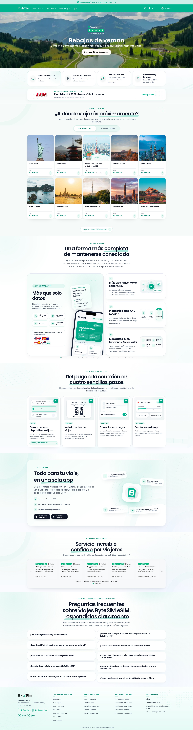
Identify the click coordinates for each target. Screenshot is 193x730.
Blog (148, 699)
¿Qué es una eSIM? (153, 703)
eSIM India (56, 710)
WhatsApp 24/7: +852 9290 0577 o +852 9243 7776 (98, 2)
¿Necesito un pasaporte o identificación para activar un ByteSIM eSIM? (125, 634)
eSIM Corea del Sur (60, 713)
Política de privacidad (123, 703)
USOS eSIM (57, 699)
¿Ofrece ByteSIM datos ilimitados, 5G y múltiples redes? (125, 645)
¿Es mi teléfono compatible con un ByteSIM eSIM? (52, 655)
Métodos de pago (122, 699)
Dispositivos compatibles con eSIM (157, 707)
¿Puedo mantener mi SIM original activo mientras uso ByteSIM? (58, 676)
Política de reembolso (123, 706)
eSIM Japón (57, 703)
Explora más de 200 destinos (95, 229)
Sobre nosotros (90, 699)
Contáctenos (89, 703)
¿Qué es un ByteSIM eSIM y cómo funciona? (49, 634)
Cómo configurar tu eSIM (156, 712)
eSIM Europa (57, 720)
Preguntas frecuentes (123, 713)
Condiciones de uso (91, 706)
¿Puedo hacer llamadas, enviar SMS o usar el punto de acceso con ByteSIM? (127, 656)
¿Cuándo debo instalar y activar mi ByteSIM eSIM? (52, 666)
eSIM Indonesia (58, 706)
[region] (136, 314)
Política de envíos (122, 710)
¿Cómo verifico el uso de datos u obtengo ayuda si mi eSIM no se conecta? (128, 667)
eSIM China (57, 717)
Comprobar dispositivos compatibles (39, 443)
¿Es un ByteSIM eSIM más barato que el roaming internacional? (58, 645)
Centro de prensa (91, 713)
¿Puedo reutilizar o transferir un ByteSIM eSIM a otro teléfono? (127, 678)
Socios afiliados (90, 710)
